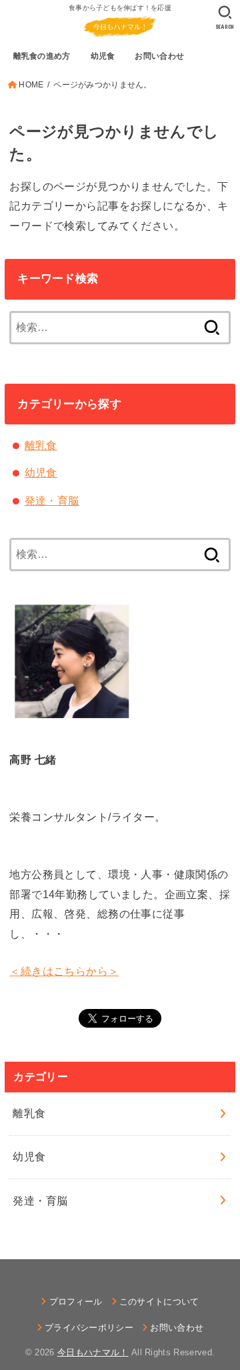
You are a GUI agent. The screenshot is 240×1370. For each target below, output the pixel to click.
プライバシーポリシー (89, 1328)
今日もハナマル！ (93, 1352)
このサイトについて (159, 1302)
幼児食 (41, 472)
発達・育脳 (52, 500)
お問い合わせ (176, 1328)
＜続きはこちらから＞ (64, 971)
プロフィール (75, 1302)
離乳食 (41, 445)
